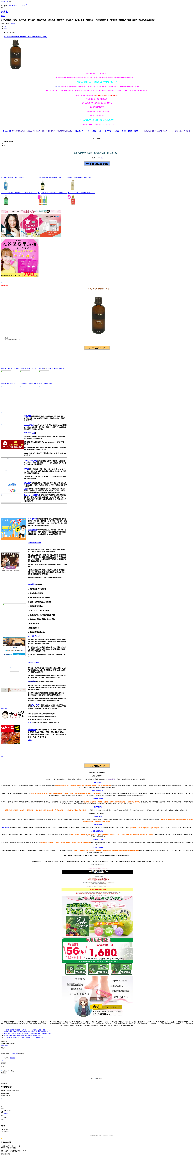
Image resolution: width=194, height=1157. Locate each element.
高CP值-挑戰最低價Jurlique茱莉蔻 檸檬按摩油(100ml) (25, 37)
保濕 (87, 131)
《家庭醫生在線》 (112, 779)
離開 (9, 1154)
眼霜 (123, 131)
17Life (25, 489)
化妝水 (107, 131)
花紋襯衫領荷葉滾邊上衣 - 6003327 (10, 368)
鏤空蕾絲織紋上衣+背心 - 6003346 (29, 383)
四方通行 (32, 584)
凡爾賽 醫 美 (4, 708)
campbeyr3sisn (4, 1045)
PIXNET (85, 1136)
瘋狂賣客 (27, 483)
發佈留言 (3, 1072)
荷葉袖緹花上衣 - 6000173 (8, 383)
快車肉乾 (32, 730)
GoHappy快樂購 (30, 461)
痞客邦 (14, 1053)
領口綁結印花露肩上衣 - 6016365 (28, 368)
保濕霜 (116, 131)
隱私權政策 (105, 1136)
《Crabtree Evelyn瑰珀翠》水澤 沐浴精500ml (12, 177)
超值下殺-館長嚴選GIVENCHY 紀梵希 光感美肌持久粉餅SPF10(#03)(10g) (23, 1037)
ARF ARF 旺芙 (29, 433)
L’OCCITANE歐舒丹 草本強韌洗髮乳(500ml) (49, 177)
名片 (5, 30)
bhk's (102, 158)
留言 (17, 1053)
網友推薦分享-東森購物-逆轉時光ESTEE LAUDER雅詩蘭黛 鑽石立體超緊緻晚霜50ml (26, 1031)
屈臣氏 (29, 722)
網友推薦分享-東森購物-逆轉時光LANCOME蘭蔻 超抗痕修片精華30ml (22, 1035)
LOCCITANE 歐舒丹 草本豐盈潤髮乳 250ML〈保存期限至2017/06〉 (19, 193)
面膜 (130, 131)
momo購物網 (29, 425)
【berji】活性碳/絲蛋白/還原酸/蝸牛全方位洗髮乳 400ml (52, 193)
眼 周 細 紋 (41, 368)
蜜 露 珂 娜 (57, 86)
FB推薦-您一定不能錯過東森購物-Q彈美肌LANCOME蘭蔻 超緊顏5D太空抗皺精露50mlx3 (27, 1033)
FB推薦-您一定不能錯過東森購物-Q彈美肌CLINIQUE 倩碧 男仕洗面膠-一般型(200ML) (27, 1030)
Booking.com (34, 636)
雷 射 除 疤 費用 (6, 828)
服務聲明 (111, 1136)
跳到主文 (3, 16)
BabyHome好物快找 (31, 495)
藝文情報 (13, 23)
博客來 (26, 469)
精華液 (137, 131)
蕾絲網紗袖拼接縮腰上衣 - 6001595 (54, 368)
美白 (100, 131)
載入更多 (3, 1063)
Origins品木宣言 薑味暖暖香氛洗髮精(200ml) (79, 177)
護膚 (94, 131)
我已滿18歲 (3, 1154)
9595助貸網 (32, 519)
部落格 (5, 28)
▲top (2, 1060)
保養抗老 (79, 131)
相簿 (5, 26)
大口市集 (35, 705)
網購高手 (5, 11)
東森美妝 (7, 131)
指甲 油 (30, 740)
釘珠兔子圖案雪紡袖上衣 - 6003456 (48, 383)
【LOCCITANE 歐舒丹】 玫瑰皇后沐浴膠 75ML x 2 (81, 193)
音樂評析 (12, 1058)
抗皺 (2, 756)
